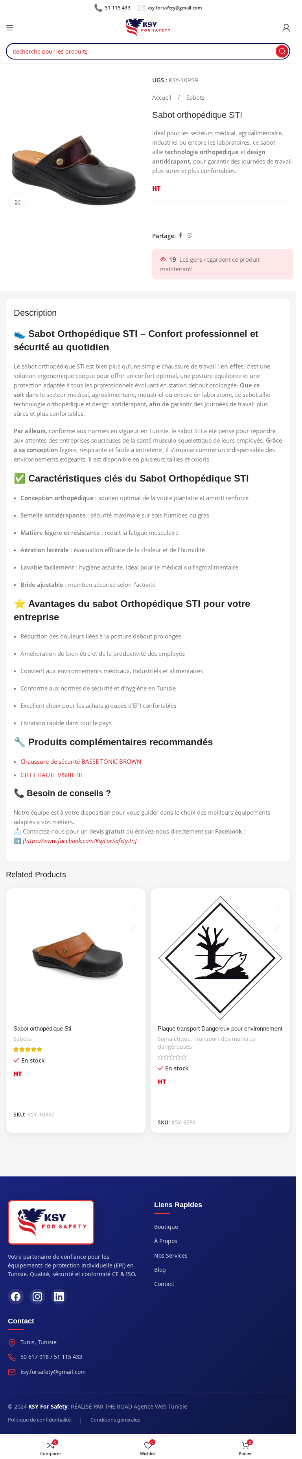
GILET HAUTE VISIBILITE (52, 775)
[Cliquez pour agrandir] (18, 202)
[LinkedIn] (59, 1297)
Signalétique (174, 1038)
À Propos (165, 1241)
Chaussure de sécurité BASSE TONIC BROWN (80, 761)
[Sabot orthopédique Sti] (76, 958)
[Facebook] (16, 1297)
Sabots (195, 97)
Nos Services (171, 1255)
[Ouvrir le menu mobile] (10, 27)
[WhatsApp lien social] (190, 235)
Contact (164, 1284)
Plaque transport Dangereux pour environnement (220, 1028)
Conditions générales (115, 1419)
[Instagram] (37, 1297)
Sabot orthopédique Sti (42, 1028)
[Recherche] (282, 51)
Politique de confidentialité (39, 1419)
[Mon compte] (286, 27)
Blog (160, 1269)
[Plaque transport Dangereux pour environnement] (220, 958)
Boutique (166, 1226)
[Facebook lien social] (180, 235)
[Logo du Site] (148, 27)
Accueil (162, 97)
